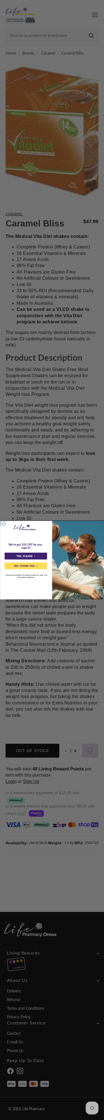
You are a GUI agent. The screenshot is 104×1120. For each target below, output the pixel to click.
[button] (25, 556)
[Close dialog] (2, 523)
